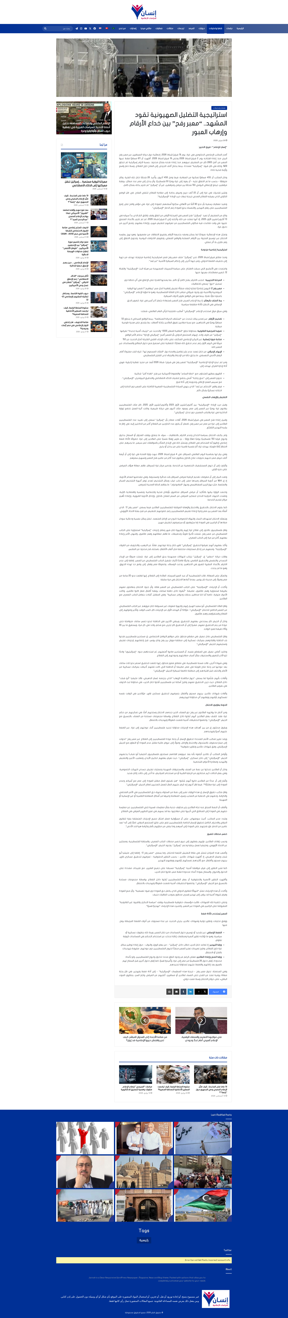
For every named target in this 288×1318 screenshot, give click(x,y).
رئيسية (144, 1240)
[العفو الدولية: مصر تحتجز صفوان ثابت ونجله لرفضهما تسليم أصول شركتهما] (144, 1138)
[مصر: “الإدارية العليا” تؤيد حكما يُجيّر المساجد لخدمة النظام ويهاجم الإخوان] (144, 1172)
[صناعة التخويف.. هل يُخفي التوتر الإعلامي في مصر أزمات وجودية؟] (99, 326)
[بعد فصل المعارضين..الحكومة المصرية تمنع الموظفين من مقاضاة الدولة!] (85, 1138)
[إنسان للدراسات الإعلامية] (144, 12)
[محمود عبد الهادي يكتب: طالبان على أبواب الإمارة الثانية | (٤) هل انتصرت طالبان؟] (85, 1172)
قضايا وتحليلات (215, 28)
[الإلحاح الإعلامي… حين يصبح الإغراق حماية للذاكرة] (99, 266)
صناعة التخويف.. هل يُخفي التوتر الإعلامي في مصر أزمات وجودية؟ (74, 325)
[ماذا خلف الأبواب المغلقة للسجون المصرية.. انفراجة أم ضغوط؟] (144, 1205)
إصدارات (133, 28)
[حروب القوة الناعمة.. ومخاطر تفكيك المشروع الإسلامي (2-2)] (99, 297)
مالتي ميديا (146, 28)
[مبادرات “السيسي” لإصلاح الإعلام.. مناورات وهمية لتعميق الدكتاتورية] (135, 1074)
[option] (84, 117)
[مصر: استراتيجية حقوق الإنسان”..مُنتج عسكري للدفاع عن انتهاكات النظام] (203, 1172)
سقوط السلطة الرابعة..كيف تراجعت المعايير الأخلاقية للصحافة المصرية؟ (76, 311)
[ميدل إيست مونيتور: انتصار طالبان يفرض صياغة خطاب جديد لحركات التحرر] (203, 1138)
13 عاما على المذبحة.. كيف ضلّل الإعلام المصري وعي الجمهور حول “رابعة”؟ (211, 1090)
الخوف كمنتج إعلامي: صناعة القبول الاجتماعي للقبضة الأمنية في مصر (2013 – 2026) (74, 230)
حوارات (202, 28)
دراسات (229, 28)
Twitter (228, 1250)
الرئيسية (240, 28)
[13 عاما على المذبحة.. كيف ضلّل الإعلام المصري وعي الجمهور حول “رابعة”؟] (210, 1074)
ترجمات (180, 28)
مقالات (170, 28)
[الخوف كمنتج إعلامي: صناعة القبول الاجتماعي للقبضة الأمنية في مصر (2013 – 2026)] (99, 231)
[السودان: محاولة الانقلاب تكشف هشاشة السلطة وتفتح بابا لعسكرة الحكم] (85, 1205)
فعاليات (159, 28)
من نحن (122, 28)
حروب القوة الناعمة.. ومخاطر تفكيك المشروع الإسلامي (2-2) (74, 296)
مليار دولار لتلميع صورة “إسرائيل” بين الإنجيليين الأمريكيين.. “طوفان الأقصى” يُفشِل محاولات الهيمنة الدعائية (75, 248)
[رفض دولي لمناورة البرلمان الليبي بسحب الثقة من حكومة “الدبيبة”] (203, 1205)
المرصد (191, 28)
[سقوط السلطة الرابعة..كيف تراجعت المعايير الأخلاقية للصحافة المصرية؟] (173, 1074)
